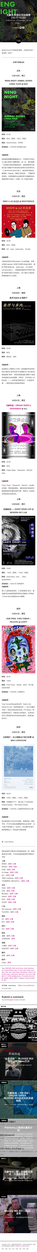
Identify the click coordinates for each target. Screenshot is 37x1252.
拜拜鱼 (9, 976)
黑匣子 (16, 978)
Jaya (10, 972)
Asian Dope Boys (29, 968)
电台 (20, 1248)
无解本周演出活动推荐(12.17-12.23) (18, 16)
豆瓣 (14, 864)
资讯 (5, 980)
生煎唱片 (6, 978)
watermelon (14, 974)
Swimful (30, 972)
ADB (13, 968)
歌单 (27, 1248)
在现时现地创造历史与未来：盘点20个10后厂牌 (18, 1019)
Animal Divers (19, 968)
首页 (3, 1248)
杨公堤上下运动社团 (22, 976)
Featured (27, 978)
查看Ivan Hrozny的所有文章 (26, 985)
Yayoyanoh (21, 974)
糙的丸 (11, 978)
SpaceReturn (24, 972)
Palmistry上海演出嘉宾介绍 (19, 1129)
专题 (17, 1248)
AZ (2, 970)
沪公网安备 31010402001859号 (21, 1246)
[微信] (21, 28)
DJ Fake (20, 970)
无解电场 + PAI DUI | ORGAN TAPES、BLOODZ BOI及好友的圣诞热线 (18, 1096)
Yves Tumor (28, 974)
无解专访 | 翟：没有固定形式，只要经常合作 (18, 1173)
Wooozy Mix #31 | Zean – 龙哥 (18, 1212)
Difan (15, 970)
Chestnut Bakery (8, 970)
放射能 (14, 976)
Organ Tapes (6, 485)
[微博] (23, 28)
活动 (24, 1248)
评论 (13, 1248)
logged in (11, 1000)
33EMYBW (8, 968)
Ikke (7, 972)
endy (24, 970)
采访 (10, 1248)
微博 (10, 864)
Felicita (28, 970)
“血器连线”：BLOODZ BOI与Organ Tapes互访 (18, 1060)
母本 (30, 976)
